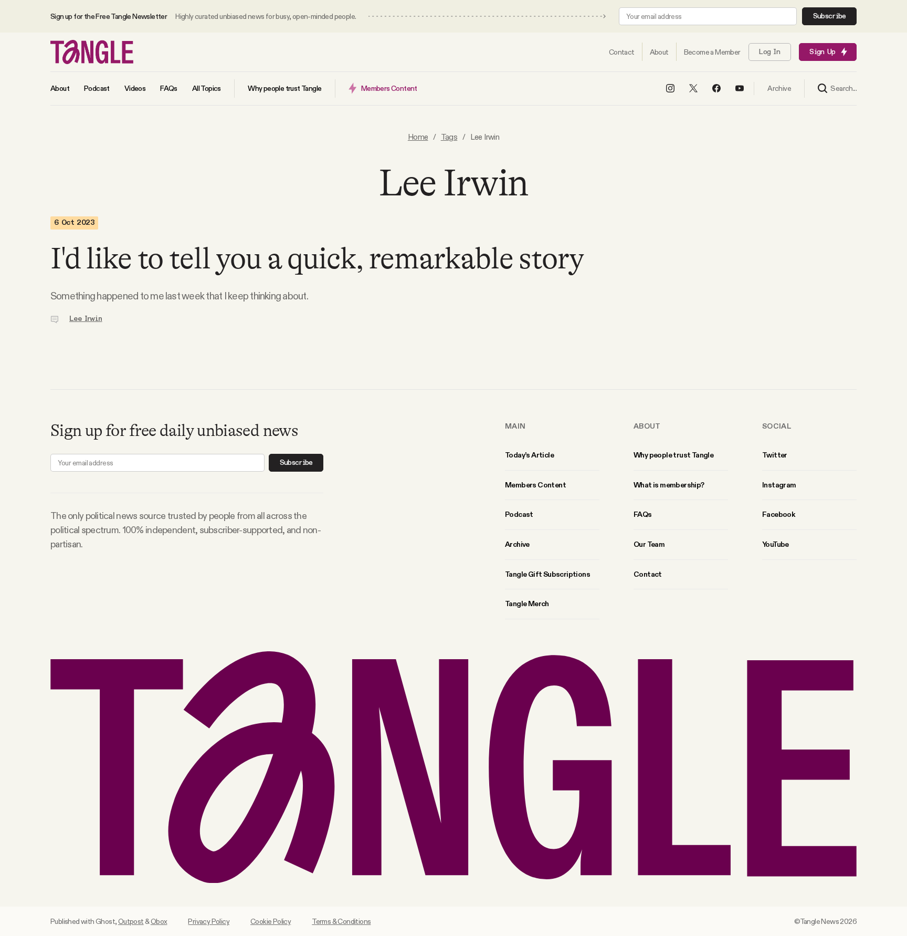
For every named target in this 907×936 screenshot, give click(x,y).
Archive (517, 544)
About (647, 426)
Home (418, 137)
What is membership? (669, 485)
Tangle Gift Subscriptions (547, 574)
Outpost (131, 921)
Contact (648, 574)
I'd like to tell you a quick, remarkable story (317, 258)
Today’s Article (529, 455)
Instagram (779, 485)
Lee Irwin (85, 319)
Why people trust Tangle (673, 455)
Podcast (519, 514)
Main (515, 426)
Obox (159, 921)
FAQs (643, 514)
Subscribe (829, 16)
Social (777, 426)
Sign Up (822, 52)
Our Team (649, 544)
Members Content (535, 485)
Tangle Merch (527, 603)
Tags (449, 137)
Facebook (778, 514)
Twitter (774, 455)
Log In (769, 52)
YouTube (775, 544)
